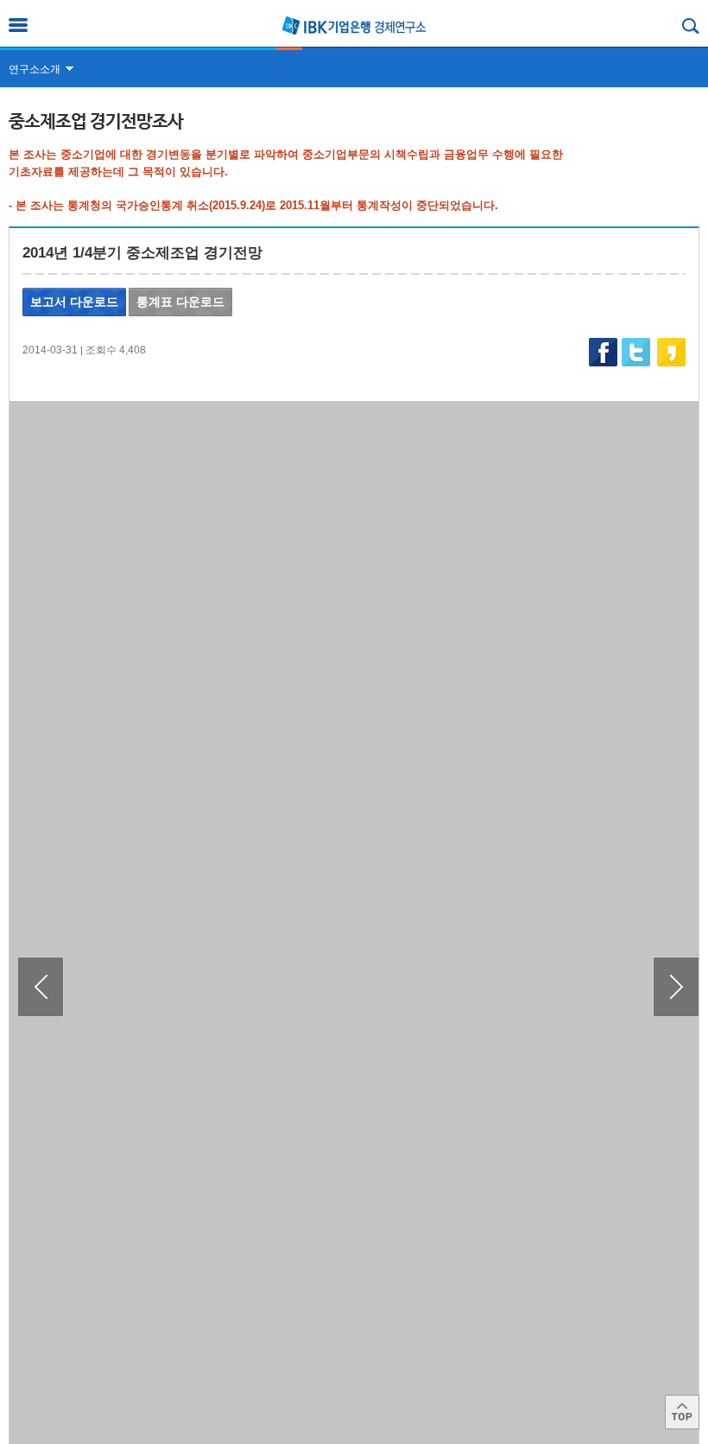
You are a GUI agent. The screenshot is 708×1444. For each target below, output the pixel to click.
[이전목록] (41, 987)
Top (682, 1412)
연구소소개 (34, 69)
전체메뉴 (18, 25)
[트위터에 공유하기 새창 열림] (635, 352)
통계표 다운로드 (180, 302)
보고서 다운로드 (74, 302)
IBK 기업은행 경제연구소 (354, 25)
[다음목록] (676, 987)
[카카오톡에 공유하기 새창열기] (670, 352)
